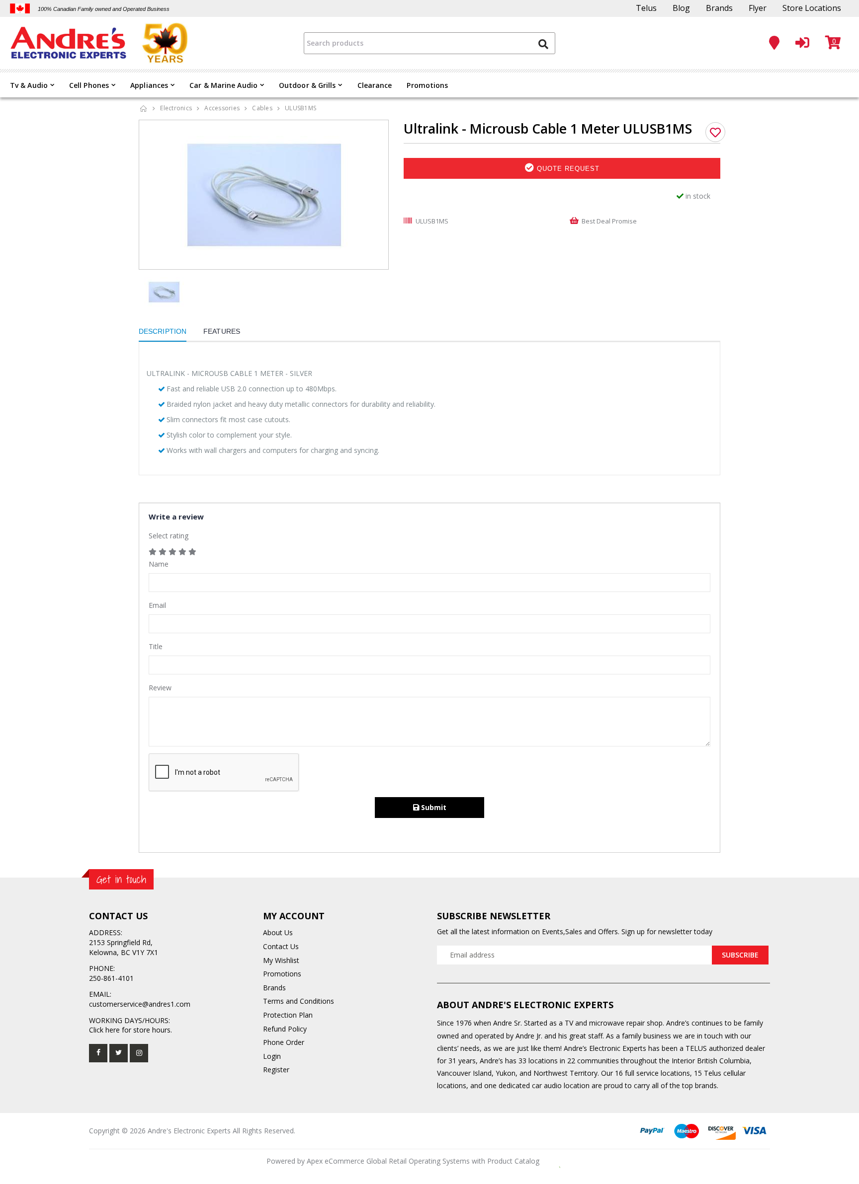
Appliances (149, 85)
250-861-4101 (111, 978)
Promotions (427, 85)
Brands (719, 7)
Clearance (374, 85)
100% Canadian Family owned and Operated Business (104, 9)
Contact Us (281, 946)
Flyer (758, 7)
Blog (681, 7)
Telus (646, 7)
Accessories (222, 108)
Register (276, 1069)
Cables (262, 108)
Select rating (168, 535)
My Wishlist (281, 960)
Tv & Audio (29, 85)
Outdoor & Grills (307, 85)
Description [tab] (162, 331)
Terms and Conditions (298, 1001)
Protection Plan (288, 1015)
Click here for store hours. (130, 1030)
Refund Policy (285, 1029)
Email (157, 605)
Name (159, 564)
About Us (278, 932)
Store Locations (811, 7)
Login (272, 1056)
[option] (264, 194)
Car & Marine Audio (223, 85)
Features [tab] (221, 331)
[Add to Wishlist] (715, 132)
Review (160, 687)
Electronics (176, 108)
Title (156, 646)
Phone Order (283, 1042)
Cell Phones (89, 85)
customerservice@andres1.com (139, 1004)
